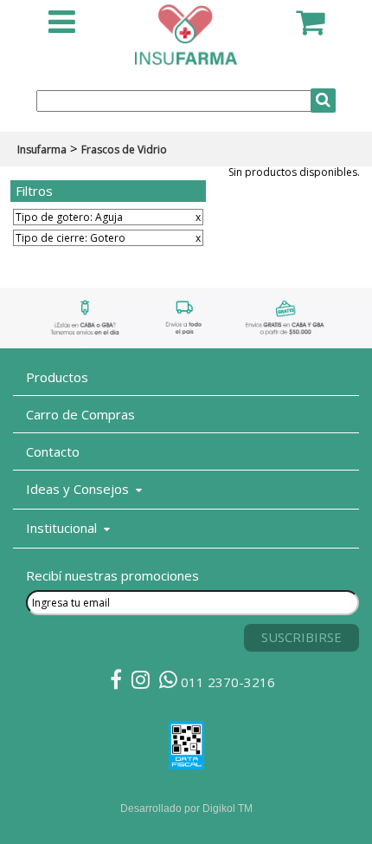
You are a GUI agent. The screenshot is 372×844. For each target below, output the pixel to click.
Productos (57, 377)
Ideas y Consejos (81, 488)
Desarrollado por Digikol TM (186, 808)
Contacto (53, 451)
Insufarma (42, 149)
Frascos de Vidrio (124, 149)
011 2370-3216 (226, 682)
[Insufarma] (186, 57)
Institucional (65, 527)
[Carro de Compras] (310, 29)
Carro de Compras (80, 414)
